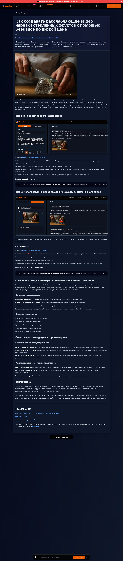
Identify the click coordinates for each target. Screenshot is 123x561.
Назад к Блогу (20, 13)
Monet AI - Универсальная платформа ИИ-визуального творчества (37, 413)
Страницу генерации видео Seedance (34, 250)
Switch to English (79, 557)
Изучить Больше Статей (62, 437)
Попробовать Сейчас (76, 1)
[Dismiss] (87, 557)
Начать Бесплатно (114, 6)
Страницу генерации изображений (33, 158)
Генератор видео (21, 417)
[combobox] (100, 6)
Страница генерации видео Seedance (27, 420)
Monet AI (35, 427)
